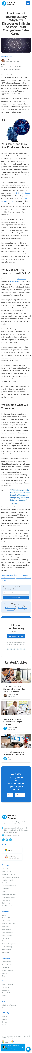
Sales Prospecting (7, 984)
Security (26, 1036)
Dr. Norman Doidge (23, 193)
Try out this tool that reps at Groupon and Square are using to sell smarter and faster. (16, 578)
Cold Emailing (6, 987)
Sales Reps (5, 926)
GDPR (4, 1038)
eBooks (4, 973)
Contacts (5, 891)
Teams (4, 915)
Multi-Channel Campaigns (10, 877)
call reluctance (14, 282)
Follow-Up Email (7, 993)
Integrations (6, 900)
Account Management (9, 944)
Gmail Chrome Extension (10, 906)
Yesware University (8, 970)
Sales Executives (7, 935)
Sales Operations (7, 932)
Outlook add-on (10, 608)
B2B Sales (5, 996)
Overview (5, 868)
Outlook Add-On (7, 903)
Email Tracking (7, 871)
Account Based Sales (8, 924)
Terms (17, 1038)
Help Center (6, 967)
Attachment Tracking (9, 874)
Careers (4, 1019)
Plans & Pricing (7, 964)
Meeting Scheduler (8, 880)
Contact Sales (6, 962)
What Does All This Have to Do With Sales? (13, 67)
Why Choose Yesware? (9, 1005)
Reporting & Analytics (9, 886)
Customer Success (8, 941)
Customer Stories (7, 1008)
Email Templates (7, 883)
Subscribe (20, 795)
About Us (5, 1016)
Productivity (4, 57)
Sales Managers (7, 929)
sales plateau (21, 279)
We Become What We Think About (11, 69)
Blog (3, 976)
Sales (10, 57)
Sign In (4, 1025)
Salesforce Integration (9, 894)
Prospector (5, 889)
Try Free (4, 1022)
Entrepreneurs (7, 949)
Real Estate (5, 952)
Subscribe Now (16, 597)
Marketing (5, 938)
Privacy (10, 1038)
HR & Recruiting (7, 947)
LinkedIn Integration (8, 897)
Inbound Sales (6, 921)
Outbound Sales (7, 918)
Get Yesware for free (16, 636)
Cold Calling (6, 990)
